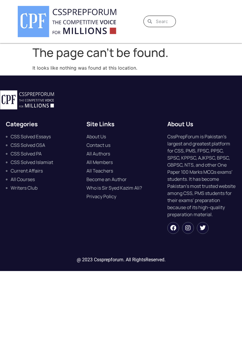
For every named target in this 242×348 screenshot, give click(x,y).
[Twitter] (203, 228)
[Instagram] (188, 228)
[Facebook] (173, 228)
